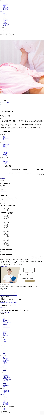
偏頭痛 (4, 137)
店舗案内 (4, 6)
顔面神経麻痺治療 (6, 144)
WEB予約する (14, 295)
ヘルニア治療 (5, 161)
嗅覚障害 (4, 383)
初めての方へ (5, 4)
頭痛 (3, 139)
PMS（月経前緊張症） (7, 379)
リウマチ (4, 370)
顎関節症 (4, 333)
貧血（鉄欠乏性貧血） (7, 322)
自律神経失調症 (6, 380)
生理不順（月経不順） (7, 377)
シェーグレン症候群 (6, 327)
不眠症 (4, 321)
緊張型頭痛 (5, 324)
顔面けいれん (5, 145)
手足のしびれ (5, 350)
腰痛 (3, 160)
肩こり (4, 346)
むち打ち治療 (5, 152)
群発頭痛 (4, 325)
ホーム (4, 2)
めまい (4, 323)
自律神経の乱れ (6, 376)
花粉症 (4, 374)
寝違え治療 (5, 153)
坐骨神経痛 (5, 362)
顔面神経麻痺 (5, 335)
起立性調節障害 (6, 375)
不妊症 (4, 386)
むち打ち (4, 339)
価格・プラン (5, 20)
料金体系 (4, 5)
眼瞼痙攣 (4, 146)
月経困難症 (5, 378)
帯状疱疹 (4, 384)
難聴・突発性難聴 (6, 138)
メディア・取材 (6, 8)
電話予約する (3, 295)
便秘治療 (4, 361)
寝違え (4, 340)
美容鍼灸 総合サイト (7, 390)
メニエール (5, 147)
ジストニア (5, 155)
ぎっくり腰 (5, 162)
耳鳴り (4, 136)
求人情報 (4, 22)
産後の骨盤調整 (6, 360)
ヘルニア (4, 163)
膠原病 (4, 353)
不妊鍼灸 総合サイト (7, 391)
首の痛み (4, 154)
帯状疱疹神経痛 (6, 385)
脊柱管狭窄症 (5, 363)
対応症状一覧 (5, 7)
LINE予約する (8, 295)
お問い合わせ (5, 9)
